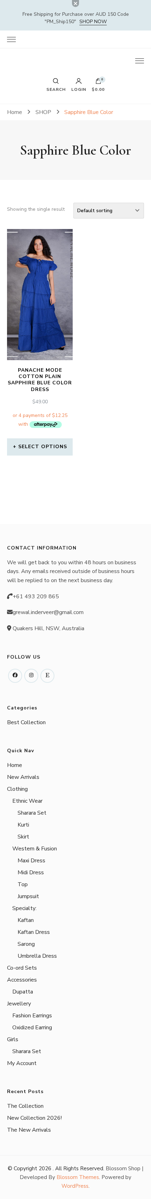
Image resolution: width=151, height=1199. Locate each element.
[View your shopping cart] (98, 82)
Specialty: (24, 908)
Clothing (17, 789)
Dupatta (22, 992)
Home (14, 765)
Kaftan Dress (34, 932)
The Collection (25, 1106)
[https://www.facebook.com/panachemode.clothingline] (15, 676)
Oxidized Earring (32, 1027)
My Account (22, 1063)
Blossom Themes (78, 1177)
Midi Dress (31, 872)
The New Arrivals (29, 1130)
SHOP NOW (93, 21)
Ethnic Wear (27, 801)
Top (23, 884)
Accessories (22, 980)
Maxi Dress (31, 860)
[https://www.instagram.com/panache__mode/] (31, 676)
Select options (42, 446)
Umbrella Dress (37, 956)
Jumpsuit (28, 896)
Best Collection (26, 722)
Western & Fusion (34, 849)
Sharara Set (32, 813)
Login (78, 89)
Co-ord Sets (22, 968)
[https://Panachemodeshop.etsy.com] (47, 676)
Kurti (23, 825)
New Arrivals (23, 777)
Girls (12, 1039)
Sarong (26, 944)
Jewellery (19, 1004)
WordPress (74, 1186)
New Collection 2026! (34, 1118)
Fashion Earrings (32, 1015)
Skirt (23, 837)
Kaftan (26, 920)
